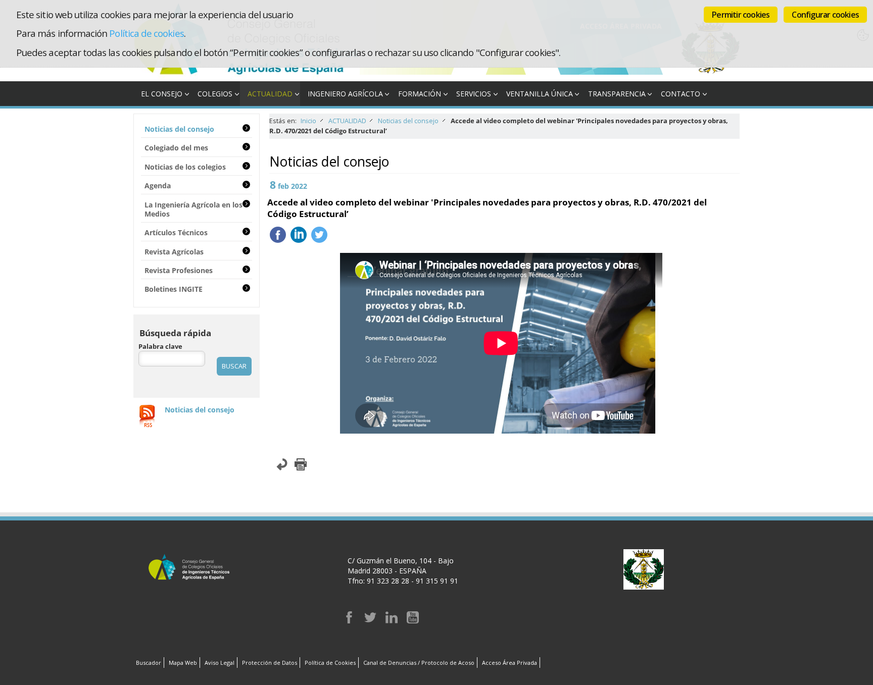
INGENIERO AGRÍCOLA (345, 93)
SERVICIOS (473, 93)
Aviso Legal (219, 662)
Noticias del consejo (408, 121)
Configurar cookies (825, 14)
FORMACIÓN (419, 93)
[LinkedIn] (391, 620)
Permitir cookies (740, 14)
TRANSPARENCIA (617, 93)
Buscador (148, 662)
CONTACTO (680, 93)
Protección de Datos (269, 662)
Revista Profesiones (178, 270)
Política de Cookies (330, 662)
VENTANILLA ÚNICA (539, 93)
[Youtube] (412, 620)
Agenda (157, 185)
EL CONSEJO (161, 93)
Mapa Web (183, 662)
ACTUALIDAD (270, 93)
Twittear (319, 235)
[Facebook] (349, 620)
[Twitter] (370, 620)
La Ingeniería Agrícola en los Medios (193, 209)
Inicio (308, 121)
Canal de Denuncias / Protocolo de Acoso (418, 662)
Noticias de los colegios (185, 167)
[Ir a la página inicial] (246, 76)
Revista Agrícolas (174, 251)
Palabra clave (160, 346)
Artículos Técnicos (176, 232)
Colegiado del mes (176, 147)
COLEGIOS (215, 93)
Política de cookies (146, 33)
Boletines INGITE (173, 289)
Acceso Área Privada (509, 662)
